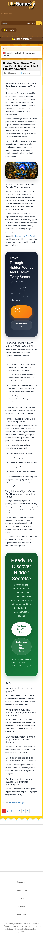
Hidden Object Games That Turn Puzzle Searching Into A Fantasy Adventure (20, 65)
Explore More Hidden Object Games (21, 646)
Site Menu (10, 30)
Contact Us (21, 882)
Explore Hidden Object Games (21, 325)
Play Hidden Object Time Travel (19, 312)
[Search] (39, 23)
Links (21, 898)
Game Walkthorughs (17, 803)
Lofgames (21, 5)
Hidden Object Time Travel (24, 236)
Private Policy (21, 914)
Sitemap (21, 906)
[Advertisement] (21, 848)
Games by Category (23, 39)
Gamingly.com (21, 890)
